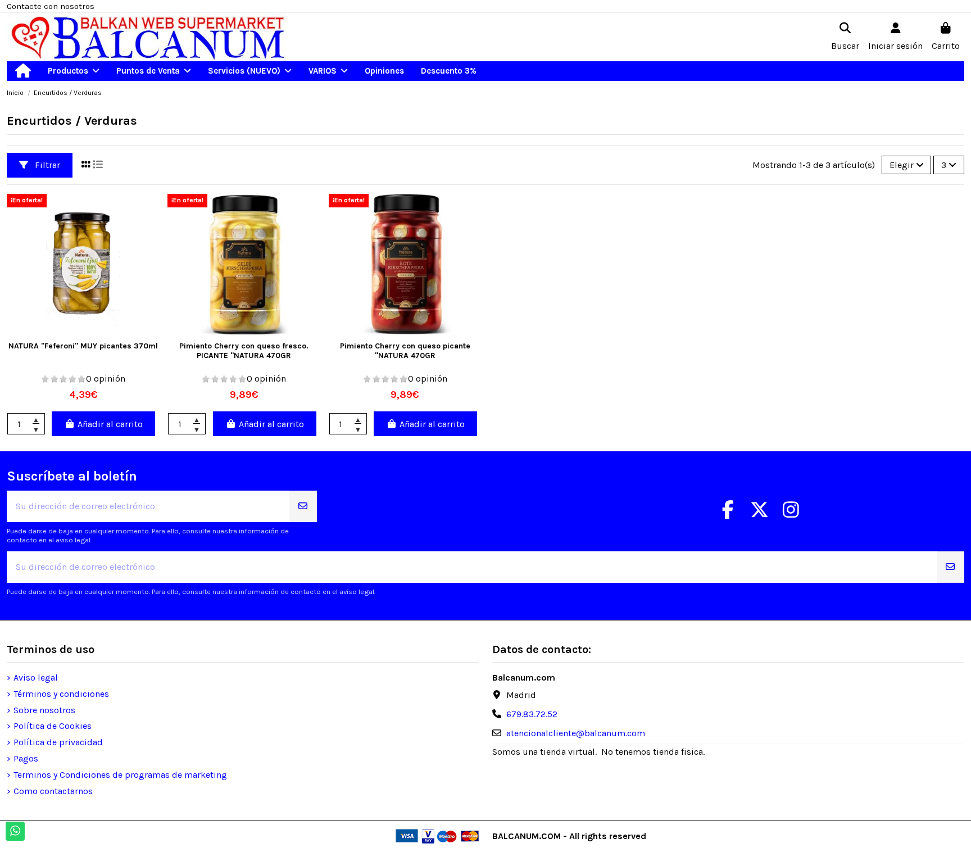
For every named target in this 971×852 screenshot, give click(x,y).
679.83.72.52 (531, 714)
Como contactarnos (53, 791)
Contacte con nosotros (50, 6)
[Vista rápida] (83, 330)
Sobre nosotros (44, 710)
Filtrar (46, 165)
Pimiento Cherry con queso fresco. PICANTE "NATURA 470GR (243, 350)
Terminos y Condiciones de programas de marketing (120, 774)
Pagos (25, 758)
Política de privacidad (58, 742)
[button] (73, 71)
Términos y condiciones (61, 693)
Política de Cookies (52, 725)
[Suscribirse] (302, 506)
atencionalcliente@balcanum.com (575, 733)
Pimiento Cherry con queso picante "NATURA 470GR (405, 350)
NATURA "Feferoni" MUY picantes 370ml (83, 346)
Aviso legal (35, 677)
